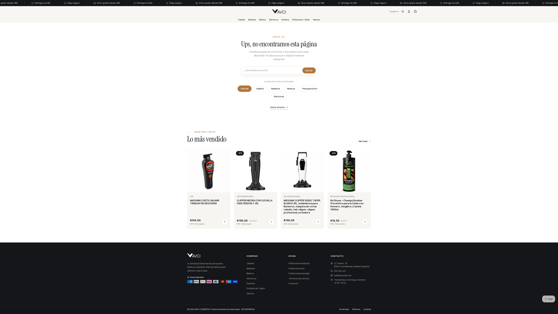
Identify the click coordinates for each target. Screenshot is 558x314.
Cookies (367, 309)
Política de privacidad (299, 273)
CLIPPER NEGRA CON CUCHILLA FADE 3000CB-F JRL (254, 202)
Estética (251, 283)
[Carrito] (415, 11)
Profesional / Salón (256, 288)
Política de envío (297, 268)
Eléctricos (279, 96)
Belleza (291, 88)
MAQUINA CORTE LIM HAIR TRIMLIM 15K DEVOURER (204, 202)
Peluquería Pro (309, 88)
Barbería (275, 88)
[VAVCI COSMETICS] (194, 255)
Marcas (250, 293)
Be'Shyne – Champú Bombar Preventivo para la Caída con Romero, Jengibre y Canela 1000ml (347, 205)
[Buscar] (403, 11)
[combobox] (272, 70)
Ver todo (363, 141)
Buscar (309, 70)
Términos (356, 309)
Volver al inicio (277, 107)
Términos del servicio (299, 278)
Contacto (293, 283)
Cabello (260, 88)
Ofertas (244, 88)
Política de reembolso (299, 263)
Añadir (225, 222)
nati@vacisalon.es (342, 275)
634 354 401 (340, 271)
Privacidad (344, 309)
